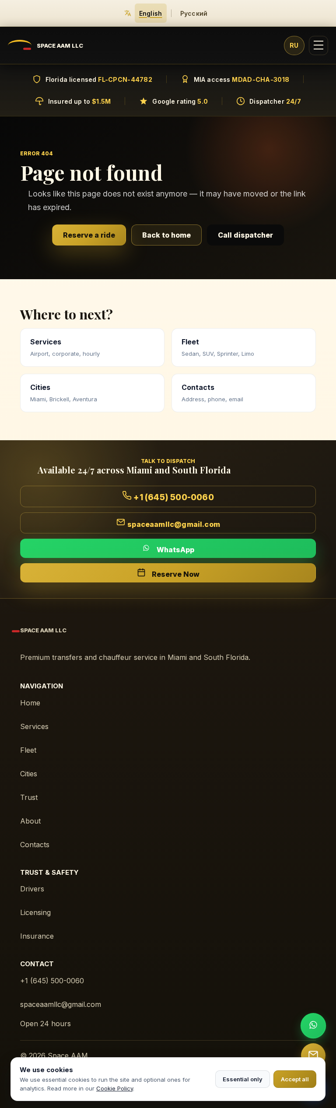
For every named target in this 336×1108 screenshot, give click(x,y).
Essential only (242, 1079)
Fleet (28, 750)
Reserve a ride (89, 235)
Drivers (32, 888)
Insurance (37, 936)
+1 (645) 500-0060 (52, 980)
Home (30, 702)
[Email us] (313, 1055)
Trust (29, 797)
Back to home (166, 235)
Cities (28, 773)
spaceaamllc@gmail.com (60, 1004)
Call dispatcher (245, 235)
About (30, 821)
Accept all (295, 1079)
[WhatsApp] (313, 1025)
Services (34, 726)
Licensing (35, 912)
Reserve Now (175, 574)
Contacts (34, 844)
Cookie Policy (114, 1088)
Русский (194, 13)
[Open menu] (318, 45)
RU (294, 45)
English (150, 13)
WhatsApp (174, 549)
